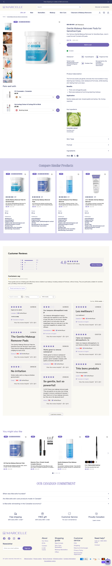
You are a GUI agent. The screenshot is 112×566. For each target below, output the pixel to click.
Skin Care (63, 12)
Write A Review (96, 265)
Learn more (96, 520)
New (31, 12)
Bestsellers (41, 12)
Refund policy (28, 559)
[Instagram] (14, 538)
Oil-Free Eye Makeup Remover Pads (14, 463)
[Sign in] (100, 13)
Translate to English (18, 320)
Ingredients (88, 151)
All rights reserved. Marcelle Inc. (12, 559)
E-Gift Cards (44, 549)
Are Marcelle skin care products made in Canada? (56, 499)
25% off (22, 12)
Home (4, 16)
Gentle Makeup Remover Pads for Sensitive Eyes (17, 16)
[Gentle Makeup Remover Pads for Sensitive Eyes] (16, 183)
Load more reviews (56, 414)
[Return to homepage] (15, 533)
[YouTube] (19, 538)
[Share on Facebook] (72, 156)
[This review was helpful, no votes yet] (31, 323)
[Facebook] (4, 538)
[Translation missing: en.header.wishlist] (104, 13)
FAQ (75, 543)
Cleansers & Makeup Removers (81, 12)
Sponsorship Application (78, 553)
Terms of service (47, 559)
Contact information (70, 559)
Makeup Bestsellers (61, 549)
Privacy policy (37, 559)
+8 (96, 462)
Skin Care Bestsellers (58, 546)
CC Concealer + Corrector (23, 91)
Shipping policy (58, 559)
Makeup (52, 12)
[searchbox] (14, 296)
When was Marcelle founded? (56, 494)
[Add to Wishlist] (59, 22)
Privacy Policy (78, 550)
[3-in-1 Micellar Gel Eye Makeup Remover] (96, 183)
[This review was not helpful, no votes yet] (34, 323)
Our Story (45, 541)
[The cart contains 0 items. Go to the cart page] (108, 13)
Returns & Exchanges (81, 548)
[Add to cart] (58, 97)
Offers (57, 552)
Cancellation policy (50, 561)
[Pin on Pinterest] (77, 156)
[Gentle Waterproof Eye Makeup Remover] (69, 183)
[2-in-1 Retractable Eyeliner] (96, 447)
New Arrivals (59, 543)
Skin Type (88, 139)
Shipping (77, 545)
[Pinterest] (9, 538)
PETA (43, 543)
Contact (97, 545)
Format (88, 145)
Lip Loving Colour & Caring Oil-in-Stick (27, 104)
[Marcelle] (13, 7)
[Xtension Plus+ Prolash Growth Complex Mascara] (42, 447)
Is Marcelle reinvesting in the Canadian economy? (56, 504)
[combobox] (32, 296)
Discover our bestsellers (102, 7)
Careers (44, 546)
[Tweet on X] (75, 156)
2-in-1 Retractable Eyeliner (92, 465)
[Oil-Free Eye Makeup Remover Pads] (42, 183)
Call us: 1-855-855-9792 (101, 541)
